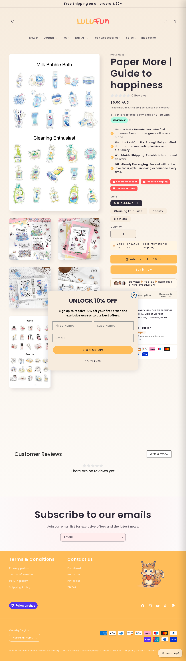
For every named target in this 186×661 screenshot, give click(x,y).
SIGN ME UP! (93, 350)
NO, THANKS (93, 361)
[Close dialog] (134, 295)
